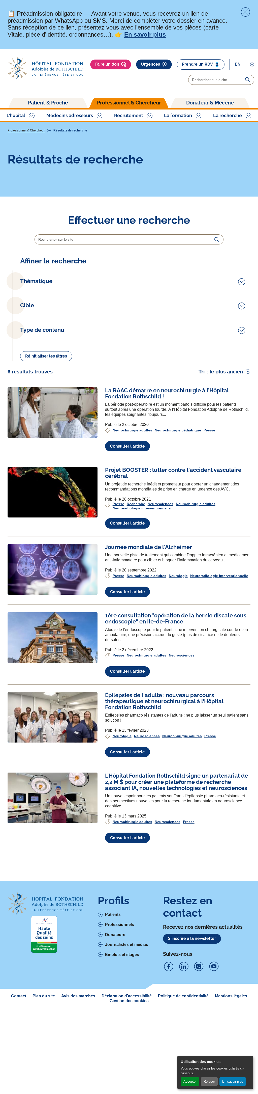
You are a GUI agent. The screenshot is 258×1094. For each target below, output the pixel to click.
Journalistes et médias (126, 944)
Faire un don (107, 64)
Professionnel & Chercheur (129, 103)
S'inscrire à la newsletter (192, 938)
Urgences (150, 64)
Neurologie (178, 576)
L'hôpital (16, 115)
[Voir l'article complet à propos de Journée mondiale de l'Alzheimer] (53, 569)
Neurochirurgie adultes (132, 430)
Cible (27, 305)
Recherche (136, 504)
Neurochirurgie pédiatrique (178, 430)
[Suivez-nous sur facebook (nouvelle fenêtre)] (169, 966)
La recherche (227, 115)
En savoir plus (232, 1081)
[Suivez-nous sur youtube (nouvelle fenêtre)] (214, 966)
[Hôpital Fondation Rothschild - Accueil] (45, 68)
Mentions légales (231, 996)
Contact (18, 996)
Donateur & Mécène (210, 103)
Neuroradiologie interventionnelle (142, 508)
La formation (178, 115)
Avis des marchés (78, 996)
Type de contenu (42, 330)
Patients (113, 914)
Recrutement (128, 115)
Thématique (36, 281)
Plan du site (44, 996)
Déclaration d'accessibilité (127, 996)
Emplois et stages (122, 954)
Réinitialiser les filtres (46, 356)
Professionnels (119, 924)
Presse (209, 430)
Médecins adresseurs (69, 115)
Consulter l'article (127, 446)
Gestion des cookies (129, 1001)
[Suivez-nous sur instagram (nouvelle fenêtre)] (199, 966)
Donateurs (115, 935)
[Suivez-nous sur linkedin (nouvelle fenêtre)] (184, 966)
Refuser (209, 1081)
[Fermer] (245, 12)
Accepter (190, 1081)
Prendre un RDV (197, 64)
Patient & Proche (48, 103)
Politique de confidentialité (183, 996)
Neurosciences (160, 504)
